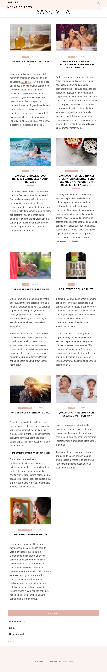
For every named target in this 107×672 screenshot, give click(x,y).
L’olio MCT (27, 82)
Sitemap (11, 641)
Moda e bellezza (20, 7)
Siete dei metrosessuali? (30, 534)
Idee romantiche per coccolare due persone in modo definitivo (76, 64)
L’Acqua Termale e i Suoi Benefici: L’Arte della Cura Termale (30, 179)
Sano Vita (53, 11)
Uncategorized (71, 171)
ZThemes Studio (67, 661)
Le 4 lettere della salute (76, 289)
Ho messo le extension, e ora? (30, 413)
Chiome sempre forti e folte (30, 289)
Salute (12, 2)
